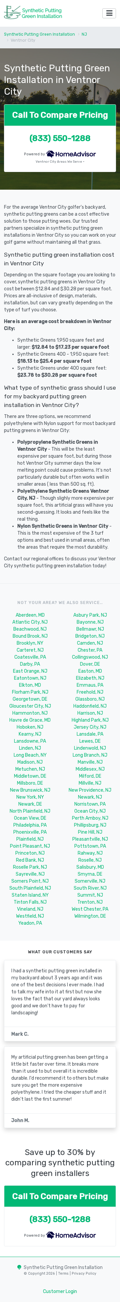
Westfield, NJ (30, 916)
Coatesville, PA (30, 657)
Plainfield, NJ (30, 839)
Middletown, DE (30, 776)
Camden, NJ (90, 643)
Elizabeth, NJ (90, 678)
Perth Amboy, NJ (90, 818)
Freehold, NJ (90, 692)
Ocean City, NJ (90, 811)
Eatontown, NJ (30, 678)
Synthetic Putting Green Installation (39, 34)
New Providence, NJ (90, 790)
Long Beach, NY (30, 755)
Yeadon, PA (30, 923)
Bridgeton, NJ (90, 636)
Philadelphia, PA (30, 825)
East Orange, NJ (30, 671)
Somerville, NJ (90, 881)
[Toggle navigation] (109, 13)
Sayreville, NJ (30, 874)
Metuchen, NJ (30, 769)
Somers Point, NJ (30, 881)
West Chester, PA (90, 909)
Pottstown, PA (90, 846)
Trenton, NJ (90, 902)
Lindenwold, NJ (90, 748)
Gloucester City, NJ (30, 706)
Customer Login (60, 1291)
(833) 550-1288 (60, 138)
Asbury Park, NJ (90, 615)
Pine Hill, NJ (90, 832)
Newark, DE (30, 804)
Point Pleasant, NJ (30, 846)
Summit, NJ (90, 895)
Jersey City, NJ (90, 727)
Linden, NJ (30, 748)
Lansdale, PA (90, 734)
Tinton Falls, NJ (30, 902)
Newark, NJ (90, 797)
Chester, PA (90, 650)
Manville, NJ (90, 762)
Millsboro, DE (30, 783)
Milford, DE (90, 776)
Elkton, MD (30, 685)
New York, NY (30, 797)
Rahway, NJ (90, 853)
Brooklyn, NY (30, 643)
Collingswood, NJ (90, 657)
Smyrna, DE (90, 874)
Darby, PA (30, 664)
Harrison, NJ (90, 713)
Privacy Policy (83, 1273)
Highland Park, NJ (90, 720)
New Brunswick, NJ (30, 790)
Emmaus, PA (90, 685)
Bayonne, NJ (90, 622)
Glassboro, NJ (90, 699)
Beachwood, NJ (30, 629)
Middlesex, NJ (90, 769)
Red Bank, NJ (30, 860)
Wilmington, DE (90, 916)
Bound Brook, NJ (30, 636)
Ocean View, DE (30, 818)
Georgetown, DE (30, 699)
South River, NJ (90, 888)
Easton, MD (90, 671)
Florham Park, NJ (30, 692)
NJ (84, 34)
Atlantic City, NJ (30, 622)
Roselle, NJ (90, 860)
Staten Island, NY (30, 895)
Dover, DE (90, 664)
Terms (64, 1273)
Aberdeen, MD (30, 615)
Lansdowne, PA (30, 741)
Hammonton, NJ (30, 713)
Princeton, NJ (30, 853)
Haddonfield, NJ (90, 706)
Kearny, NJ (30, 734)
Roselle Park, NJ (30, 867)
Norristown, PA (90, 804)
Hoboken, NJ (30, 727)
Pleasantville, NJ (90, 839)
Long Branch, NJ (90, 755)
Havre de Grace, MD (30, 720)
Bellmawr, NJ (90, 629)
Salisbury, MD (90, 867)
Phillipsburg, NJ (90, 825)
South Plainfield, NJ (30, 888)
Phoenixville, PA (30, 832)
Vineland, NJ (30, 909)
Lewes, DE (90, 741)
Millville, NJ (90, 783)
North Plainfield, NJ (30, 811)
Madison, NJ (30, 762)
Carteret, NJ (30, 650)
